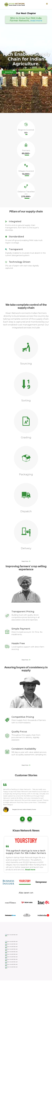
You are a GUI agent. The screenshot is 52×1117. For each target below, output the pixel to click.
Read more (30, 870)
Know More (9, 72)
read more (36, 20)
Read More (25, 561)
